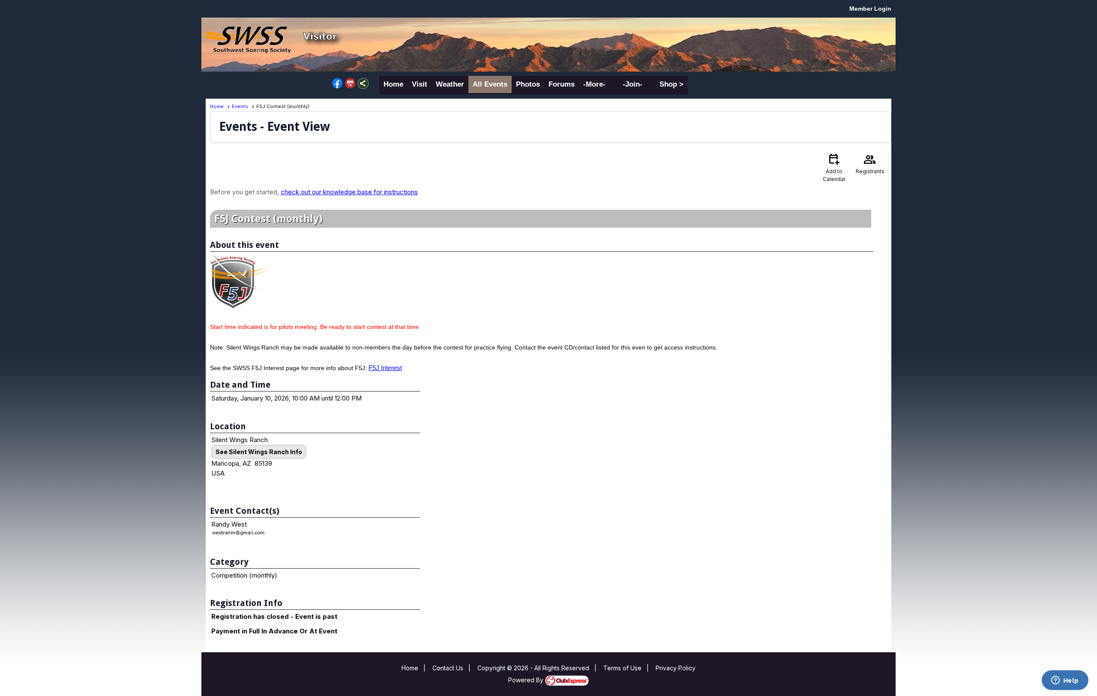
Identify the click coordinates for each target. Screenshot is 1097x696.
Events (240, 106)
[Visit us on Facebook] (337, 83)
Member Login (870, 8)
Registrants (870, 163)
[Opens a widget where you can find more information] (1064, 681)
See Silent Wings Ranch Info (259, 451)
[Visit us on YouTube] (350, 83)
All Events (490, 84)
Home (393, 84)
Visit (419, 84)
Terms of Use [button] (622, 668)
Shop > (671, 84)
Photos (528, 84)
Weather (450, 84)
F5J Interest (385, 367)
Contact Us (447, 668)
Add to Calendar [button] (834, 167)
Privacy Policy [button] (675, 668)
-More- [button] (594, 84)
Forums (561, 84)
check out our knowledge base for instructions (349, 192)
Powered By (526, 680)
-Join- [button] (632, 84)
